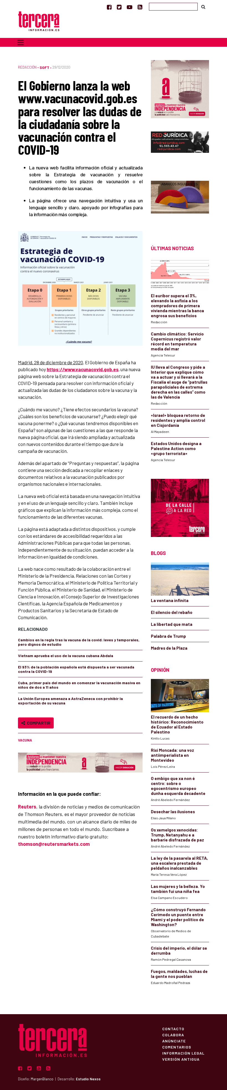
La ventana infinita (170, 600)
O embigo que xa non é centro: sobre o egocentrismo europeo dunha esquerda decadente (178, 786)
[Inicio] (39, 20)
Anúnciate (174, 1041)
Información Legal (183, 1053)
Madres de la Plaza (169, 647)
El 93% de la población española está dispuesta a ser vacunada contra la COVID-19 (76, 669)
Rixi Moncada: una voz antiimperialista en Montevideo (172, 755)
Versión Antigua (181, 1059)
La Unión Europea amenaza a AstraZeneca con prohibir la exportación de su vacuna (70, 700)
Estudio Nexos (88, 1079)
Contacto (173, 1028)
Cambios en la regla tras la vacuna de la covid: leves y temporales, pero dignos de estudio (79, 642)
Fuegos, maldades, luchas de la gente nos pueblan (179, 974)
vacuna (25, 740)
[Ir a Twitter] (119, 7)
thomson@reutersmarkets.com (54, 844)
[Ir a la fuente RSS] (140, 7)
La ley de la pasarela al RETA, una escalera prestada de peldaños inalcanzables (179, 863)
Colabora (173, 1034)
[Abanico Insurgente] (180, 203)
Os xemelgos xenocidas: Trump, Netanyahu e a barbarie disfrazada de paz (177, 834)
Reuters (27, 807)
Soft (44, 67)
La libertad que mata (171, 624)
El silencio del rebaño (171, 612)
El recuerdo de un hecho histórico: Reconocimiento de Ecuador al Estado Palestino (177, 724)
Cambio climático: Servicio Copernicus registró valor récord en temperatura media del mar (177, 341)
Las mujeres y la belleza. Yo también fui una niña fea (178, 889)
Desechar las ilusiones (173, 811)
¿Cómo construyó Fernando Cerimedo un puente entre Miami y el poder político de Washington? (178, 917)
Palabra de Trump (168, 636)
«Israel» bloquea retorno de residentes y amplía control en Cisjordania (178, 420)
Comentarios (176, 1047)
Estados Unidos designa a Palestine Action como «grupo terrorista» (176, 448)
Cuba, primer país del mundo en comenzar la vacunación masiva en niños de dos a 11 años (79, 684)
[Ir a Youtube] (129, 7)
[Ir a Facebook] (109, 7)
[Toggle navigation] (20, 42)
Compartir (37, 722)
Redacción (27, 67)
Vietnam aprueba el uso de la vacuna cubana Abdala (65, 655)
